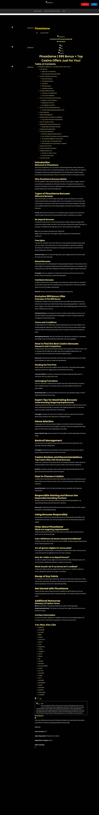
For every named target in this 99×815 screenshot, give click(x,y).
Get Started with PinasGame (48, 148)
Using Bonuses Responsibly (47, 129)
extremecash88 (42, 666)
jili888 (39, 635)
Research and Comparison (49, 100)
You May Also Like (45, 158)
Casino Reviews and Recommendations (51, 117)
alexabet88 (41, 683)
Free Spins (45, 83)
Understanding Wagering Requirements (53, 110)
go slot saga (41, 692)
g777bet (40, 671)
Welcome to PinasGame (49, 71)
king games (41, 647)
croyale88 (41, 694)
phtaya (40, 642)
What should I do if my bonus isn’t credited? (54, 143)
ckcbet (40, 668)
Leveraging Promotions (48, 105)
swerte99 (41, 632)
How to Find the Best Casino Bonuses (50, 98)
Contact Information (48, 155)
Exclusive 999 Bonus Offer (47, 91)
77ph (39, 644)
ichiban (40, 675)
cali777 (40, 654)
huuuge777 (41, 651)
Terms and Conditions (48, 95)
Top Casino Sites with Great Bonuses (52, 119)
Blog (64, 11)
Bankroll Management (46, 115)
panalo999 (41, 630)
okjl (39, 659)
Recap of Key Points (45, 146)
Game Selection (44, 112)
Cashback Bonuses (47, 88)
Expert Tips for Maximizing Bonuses (50, 107)
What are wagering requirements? (51, 134)
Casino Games (37, 11)
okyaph (40, 637)
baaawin (40, 661)
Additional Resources (46, 151)
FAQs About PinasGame (47, 131)
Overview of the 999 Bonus (49, 93)
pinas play (41, 687)
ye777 (40, 678)
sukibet (40, 685)
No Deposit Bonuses (47, 81)
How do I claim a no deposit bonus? (52, 141)
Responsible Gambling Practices (51, 127)
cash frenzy (41, 639)
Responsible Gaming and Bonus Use (50, 124)
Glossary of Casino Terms (49, 153)
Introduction (43, 69)
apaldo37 (41, 627)
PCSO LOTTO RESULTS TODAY (52, 11)
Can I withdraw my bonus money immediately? (55, 136)
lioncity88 (41, 673)
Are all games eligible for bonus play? (52, 139)
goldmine (41, 690)
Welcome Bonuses (47, 79)
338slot (40, 656)
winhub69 (41, 680)
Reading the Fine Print (48, 103)
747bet (40, 649)
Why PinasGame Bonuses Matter (51, 74)
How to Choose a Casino (47, 122)
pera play (41, 663)
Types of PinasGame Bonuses (48, 76)
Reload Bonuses (46, 86)
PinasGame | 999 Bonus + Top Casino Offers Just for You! (54, 67)
